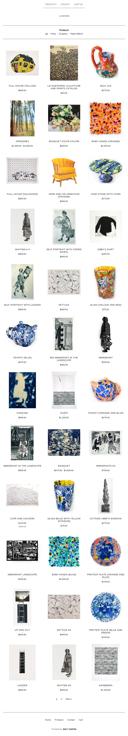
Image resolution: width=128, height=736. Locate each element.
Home (48, 720)
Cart (81, 720)
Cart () (78, 4)
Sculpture (63, 34)
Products (50, 4)
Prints (53, 34)
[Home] (64, 16)
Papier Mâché (76, 34)
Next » (69, 699)
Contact (65, 4)
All (46, 34)
